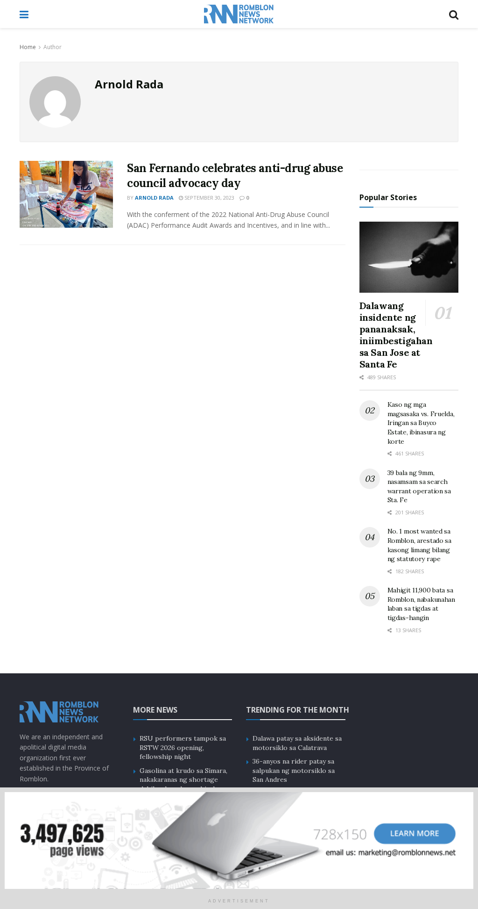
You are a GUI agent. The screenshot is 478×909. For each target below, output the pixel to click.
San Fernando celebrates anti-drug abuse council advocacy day (235, 175)
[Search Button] (453, 14)
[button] (239, 840)
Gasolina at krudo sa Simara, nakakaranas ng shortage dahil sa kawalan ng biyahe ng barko (183, 784)
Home (28, 47)
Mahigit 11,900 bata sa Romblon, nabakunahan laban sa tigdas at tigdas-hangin (421, 604)
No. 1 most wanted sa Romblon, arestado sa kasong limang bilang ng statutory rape (419, 545)
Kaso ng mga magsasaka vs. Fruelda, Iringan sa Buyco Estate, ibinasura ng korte (421, 422)
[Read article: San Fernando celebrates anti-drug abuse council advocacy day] (66, 194)
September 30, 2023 (208, 197)
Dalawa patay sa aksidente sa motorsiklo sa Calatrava (297, 743)
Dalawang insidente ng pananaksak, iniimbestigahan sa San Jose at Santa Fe (396, 335)
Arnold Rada (154, 197)
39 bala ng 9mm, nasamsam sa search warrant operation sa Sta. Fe (419, 487)
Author (52, 47)
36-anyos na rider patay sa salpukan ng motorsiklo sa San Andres (294, 770)
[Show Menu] (24, 14)
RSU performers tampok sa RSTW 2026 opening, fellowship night (183, 747)
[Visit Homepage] (239, 14)
